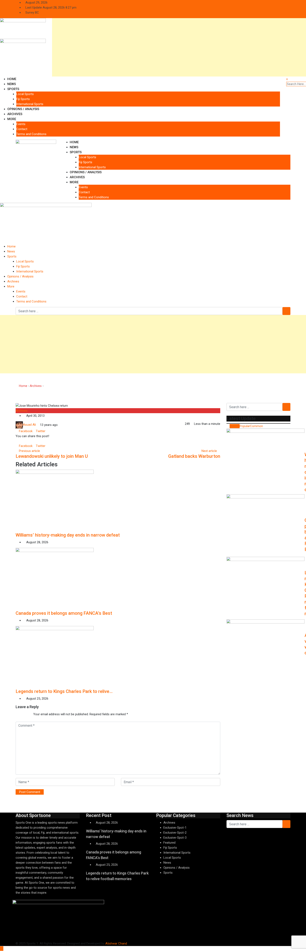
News (11, 84)
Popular (245, 426)
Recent (234, 426)
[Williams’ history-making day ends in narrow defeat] (265, 460)
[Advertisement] (177, 47)
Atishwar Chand (116, 943)
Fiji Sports (23, 99)
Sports (13, 89)
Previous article (29, 451)
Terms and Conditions (31, 134)
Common (256, 426)
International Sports (29, 104)
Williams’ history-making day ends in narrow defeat (68, 535)
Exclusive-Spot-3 (175, 837)
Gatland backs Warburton (194, 456)
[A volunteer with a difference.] (265, 650)
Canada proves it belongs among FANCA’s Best (64, 613)
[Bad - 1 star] (15, 714)
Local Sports (25, 94)
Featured (169, 842)
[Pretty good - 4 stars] (25, 714)
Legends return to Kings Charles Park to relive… (64, 691)
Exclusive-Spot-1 (175, 827)
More (11, 119)
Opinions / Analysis (23, 109)
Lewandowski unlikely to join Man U (52, 456)
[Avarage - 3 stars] (22, 714)
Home (11, 79)
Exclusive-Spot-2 (175, 832)
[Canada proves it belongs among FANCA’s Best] (265, 525)
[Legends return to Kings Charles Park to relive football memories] (265, 588)
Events (20, 124)
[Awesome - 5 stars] (29, 714)
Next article (209, 451)
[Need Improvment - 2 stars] (19, 714)
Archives (14, 114)
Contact (21, 129)
